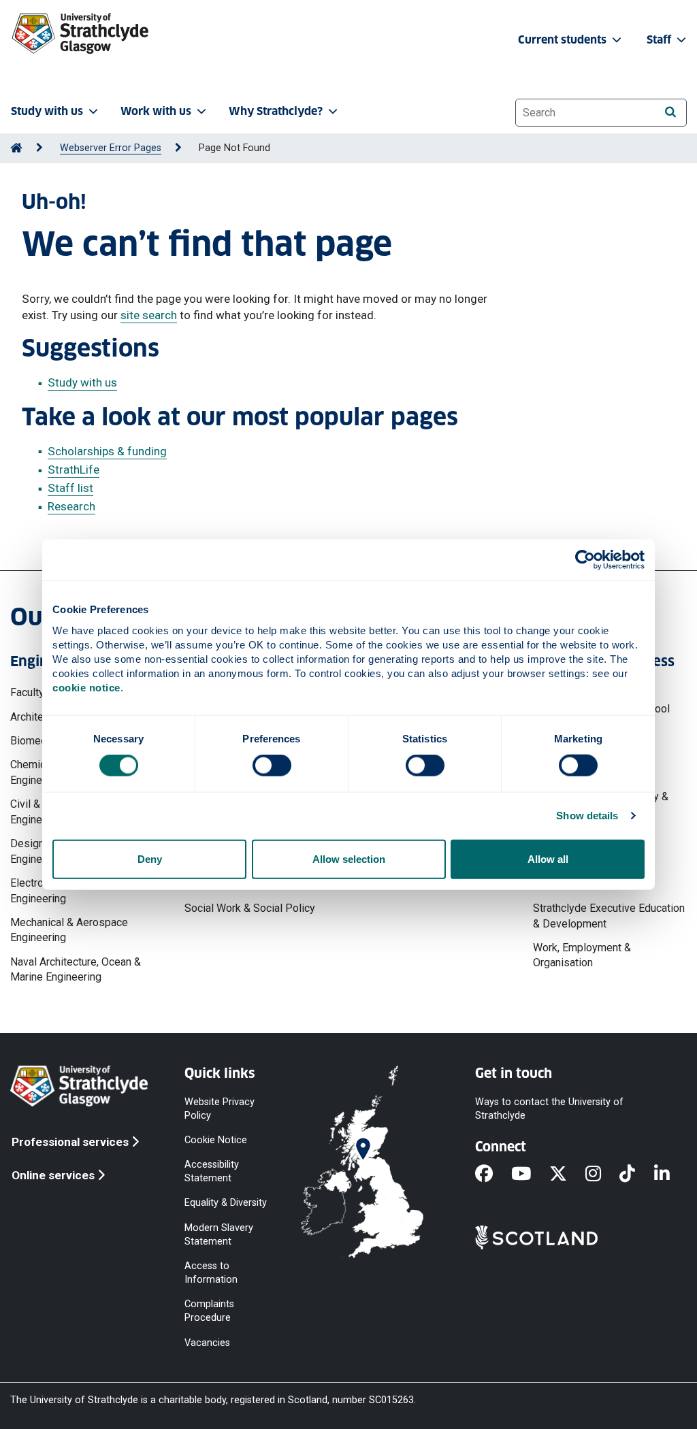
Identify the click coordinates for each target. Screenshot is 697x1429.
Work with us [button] (155, 111)
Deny (149, 858)
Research (71, 506)
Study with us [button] (47, 111)
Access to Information (211, 1272)
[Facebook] (493, 1174)
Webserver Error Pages (110, 148)
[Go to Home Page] (16, 148)
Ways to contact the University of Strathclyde (549, 1108)
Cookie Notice (215, 1140)
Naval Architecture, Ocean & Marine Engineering (75, 969)
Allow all (548, 858)
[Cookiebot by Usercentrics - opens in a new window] (585, 560)
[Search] (670, 112)
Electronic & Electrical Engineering (61, 890)
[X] (567, 1174)
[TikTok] (636, 1174)
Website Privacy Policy (219, 1108)
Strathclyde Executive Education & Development (609, 916)
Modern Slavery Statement (218, 1234)
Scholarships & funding (107, 451)
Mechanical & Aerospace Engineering (69, 930)
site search (148, 315)
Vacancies (207, 1342)
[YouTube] (530, 1174)
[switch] (272, 765)
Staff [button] (660, 40)
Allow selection (348, 858)
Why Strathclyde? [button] (276, 111)
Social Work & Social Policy (249, 908)
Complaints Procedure (209, 1311)
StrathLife (73, 469)
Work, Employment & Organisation (582, 955)
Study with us (82, 382)
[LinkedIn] (671, 1174)
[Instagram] (602, 1174)
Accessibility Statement (211, 1171)
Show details (587, 815)
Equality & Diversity (225, 1203)
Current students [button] (563, 40)
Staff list (70, 488)
